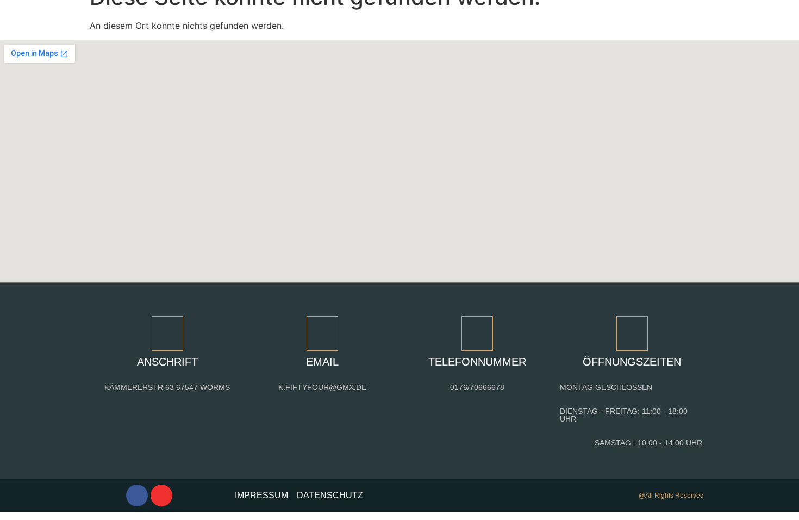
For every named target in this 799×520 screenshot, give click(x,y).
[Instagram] (161, 495)
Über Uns (360, 18)
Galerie (305, 18)
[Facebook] (137, 495)
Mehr (570, 18)
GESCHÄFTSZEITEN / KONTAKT (470, 18)
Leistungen (246, 18)
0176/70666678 (477, 387)
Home (191, 18)
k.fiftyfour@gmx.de (322, 387)
